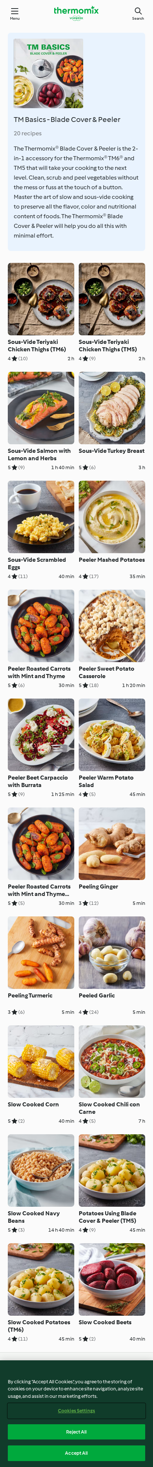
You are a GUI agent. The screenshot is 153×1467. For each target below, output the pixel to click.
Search (138, 18)
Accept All (76, 1453)
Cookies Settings (76, 1410)
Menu (15, 18)
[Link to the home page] (76, 13)
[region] (76, 1413)
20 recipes (28, 133)
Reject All (76, 1432)
